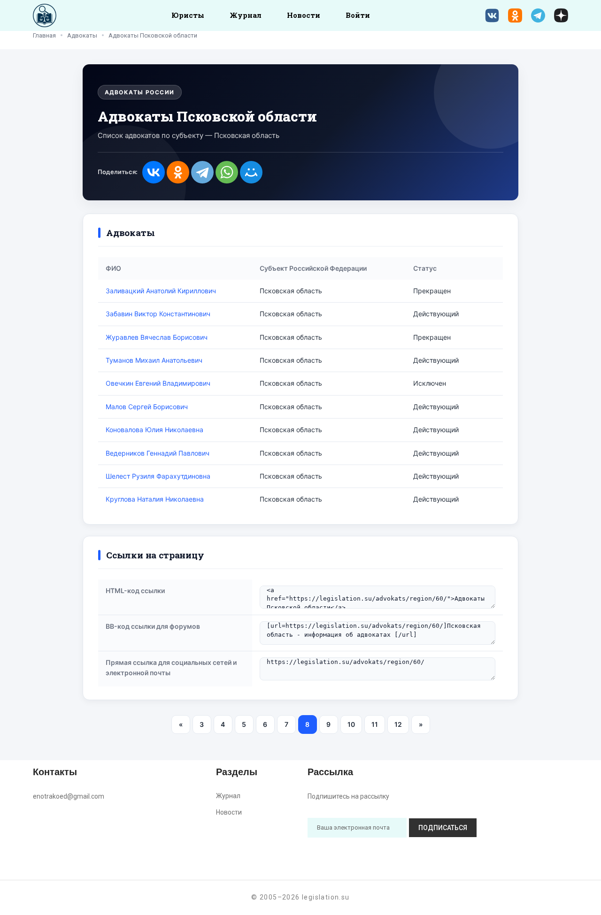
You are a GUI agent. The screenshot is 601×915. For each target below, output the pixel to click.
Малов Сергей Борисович (147, 407)
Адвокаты (82, 35)
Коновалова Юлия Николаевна (154, 430)
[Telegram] (202, 172)
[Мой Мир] (251, 172)
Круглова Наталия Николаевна (155, 499)
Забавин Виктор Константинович (158, 314)
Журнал (246, 15)
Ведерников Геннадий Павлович (157, 453)
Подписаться (442, 827)
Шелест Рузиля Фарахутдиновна (158, 476)
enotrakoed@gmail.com (68, 796)
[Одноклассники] (178, 172)
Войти (358, 15)
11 (374, 724)
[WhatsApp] (227, 172)
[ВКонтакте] (153, 172)
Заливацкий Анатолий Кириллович (161, 291)
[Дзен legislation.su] (561, 15)
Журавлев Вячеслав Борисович (157, 337)
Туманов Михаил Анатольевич (154, 360)
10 (351, 724)
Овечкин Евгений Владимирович (158, 383)
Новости (303, 15)
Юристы (187, 15)
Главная (44, 35)
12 (398, 724)
